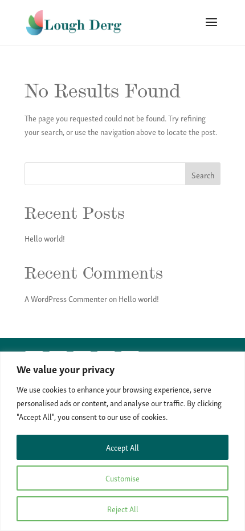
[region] (122, 441)
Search (202, 174)
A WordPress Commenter (65, 298)
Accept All (122, 447)
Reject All (122, 508)
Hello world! (44, 237)
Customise (122, 477)
